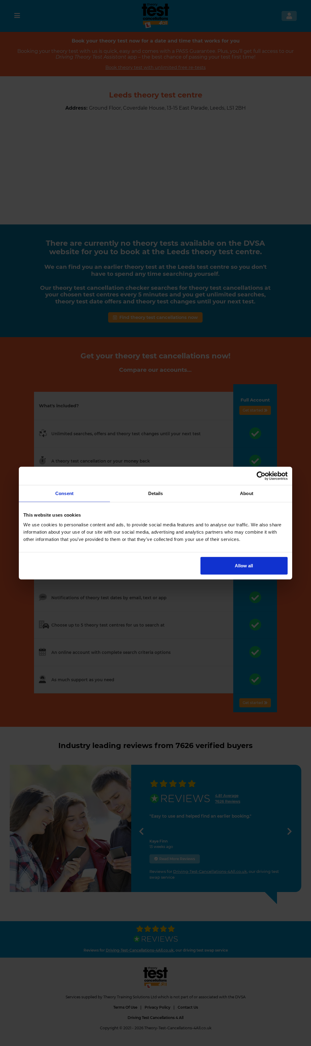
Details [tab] (155, 493)
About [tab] (246, 493)
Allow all (244, 565)
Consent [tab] (64, 493)
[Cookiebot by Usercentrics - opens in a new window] (261, 475)
